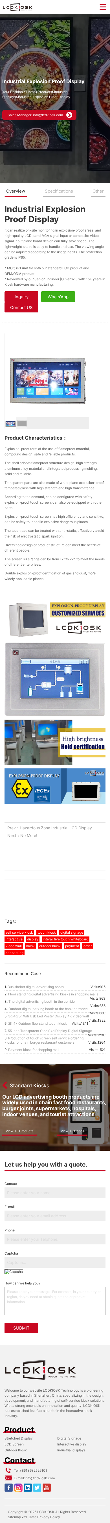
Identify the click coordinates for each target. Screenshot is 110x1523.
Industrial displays (71, 1450)
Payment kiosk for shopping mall (33, 1050)
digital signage (71, 932)
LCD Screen (14, 1444)
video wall (14, 946)
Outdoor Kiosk (16, 1450)
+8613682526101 (33, 1470)
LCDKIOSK (45, 1512)
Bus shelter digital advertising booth (36, 987)
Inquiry (21, 296)
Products (45, 92)
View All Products (19, 1131)
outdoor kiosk (50, 946)
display (32, 939)
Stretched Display (19, 1438)
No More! (28, 835)
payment (72, 946)
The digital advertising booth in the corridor (42, 1001)
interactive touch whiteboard (65, 939)
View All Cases (72, 1131)
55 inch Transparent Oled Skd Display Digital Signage (50, 1031)
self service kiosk (19, 932)
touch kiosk (47, 932)
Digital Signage (69, 1438)
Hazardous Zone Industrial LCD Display (56, 827)
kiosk (30, 946)
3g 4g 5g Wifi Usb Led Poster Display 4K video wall (48, 1016)
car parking (14, 953)
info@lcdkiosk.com (40, 1478)
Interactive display (71, 1444)
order (87, 946)
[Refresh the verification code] (14, 1271)
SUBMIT (21, 1328)
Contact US (21, 307)
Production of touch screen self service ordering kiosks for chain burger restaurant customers (44, 1040)
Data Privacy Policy (44, 1517)
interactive (14, 939)
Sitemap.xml (17, 1517)
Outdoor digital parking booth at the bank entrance (48, 1009)
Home (31, 92)
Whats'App (58, 296)
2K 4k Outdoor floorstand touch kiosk (37, 1023)
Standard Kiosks (29, 1085)
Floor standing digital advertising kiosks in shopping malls (53, 994)
